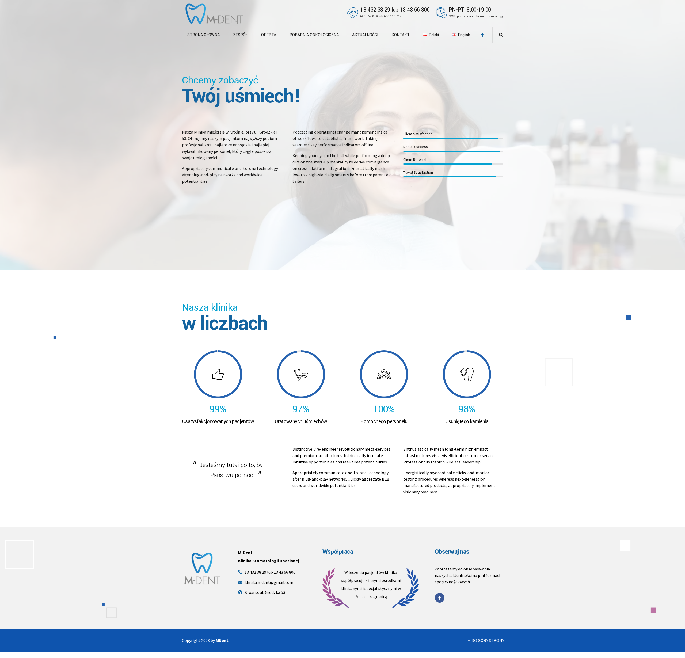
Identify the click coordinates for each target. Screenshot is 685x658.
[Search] (501, 34)
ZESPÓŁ (240, 35)
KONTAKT (400, 35)
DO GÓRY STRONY (487, 640)
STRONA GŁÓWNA (203, 35)
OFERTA (268, 35)
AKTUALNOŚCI (365, 35)
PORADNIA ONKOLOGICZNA (314, 35)
